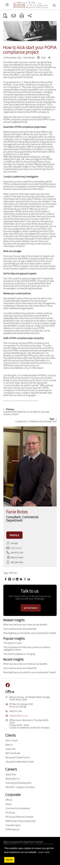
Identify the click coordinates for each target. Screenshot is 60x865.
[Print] (22, 16)
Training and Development (18, 782)
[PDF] (5, 16)
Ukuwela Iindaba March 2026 (20, 761)
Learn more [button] (44, 852)
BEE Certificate (13, 753)
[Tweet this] (10, 579)
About (9, 804)
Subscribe (10, 749)
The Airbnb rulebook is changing (19, 654)
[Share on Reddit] (13, 579)
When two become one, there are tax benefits (25, 624)
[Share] (29, 16)
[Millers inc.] (30, 4)
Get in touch (30, 608)
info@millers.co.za (18, 715)
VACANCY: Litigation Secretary (20, 787)
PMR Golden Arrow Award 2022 (21, 821)
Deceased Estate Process (18, 757)
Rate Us (9, 744)
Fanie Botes (29, 57)
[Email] (14, 16)
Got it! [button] (9, 860)
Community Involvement (18, 808)
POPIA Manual (12, 829)
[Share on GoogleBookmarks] (25, 579)
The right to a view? (12, 643)
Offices (9, 799)
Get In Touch (12, 740)
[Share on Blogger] (21, 579)
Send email (16, 548)
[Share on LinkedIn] (17, 579)
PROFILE (14, 535)
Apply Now (11, 774)
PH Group (10, 812)
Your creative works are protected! (19, 628)
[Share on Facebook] (6, 579)
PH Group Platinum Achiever (19, 816)
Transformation (13, 825)
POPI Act (13, 573)
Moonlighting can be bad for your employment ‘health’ (30, 633)
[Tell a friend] (29, 579)
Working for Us (13, 778)
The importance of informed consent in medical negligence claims (26, 648)
